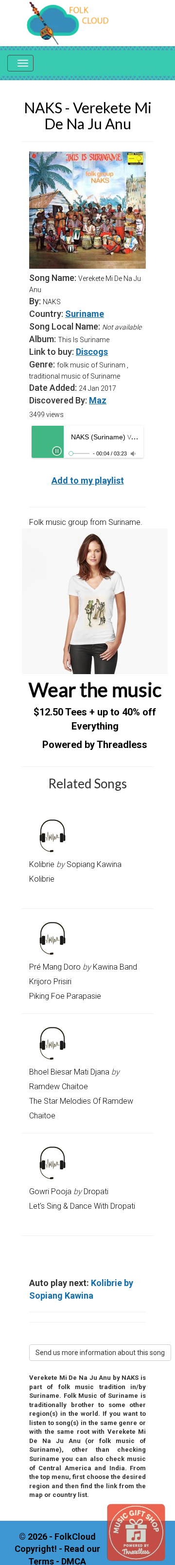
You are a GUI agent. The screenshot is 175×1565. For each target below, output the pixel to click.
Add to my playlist (88, 480)
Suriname (84, 314)
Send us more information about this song (100, 1352)
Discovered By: (58, 400)
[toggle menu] (20, 63)
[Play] (57, 451)
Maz (97, 400)
